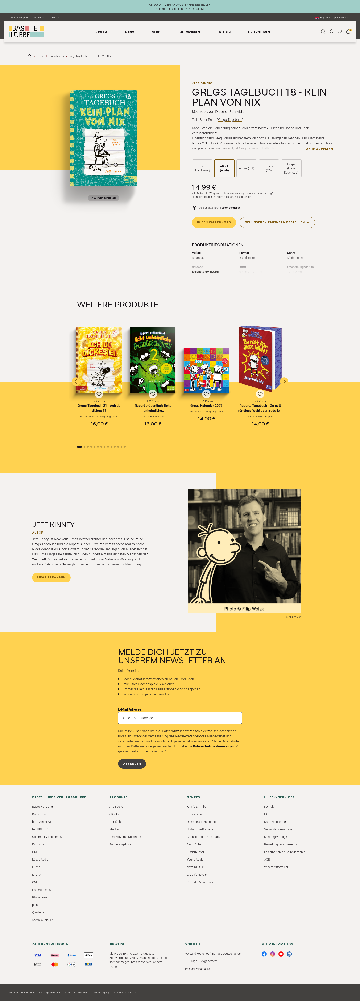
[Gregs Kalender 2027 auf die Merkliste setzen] (206, 370)
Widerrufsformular (276, 867)
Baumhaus (199, 257)
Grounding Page (102, 992)
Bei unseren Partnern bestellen (275, 222)
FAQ (266, 814)
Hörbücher (116, 821)
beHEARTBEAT (41, 821)
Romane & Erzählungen (202, 821)
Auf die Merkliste (104, 198)
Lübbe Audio (40, 859)
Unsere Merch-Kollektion (125, 837)
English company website (334, 17)
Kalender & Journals (200, 882)
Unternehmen (259, 32)
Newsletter (40, 17)
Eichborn (38, 844)
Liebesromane (196, 814)
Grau (35, 852)
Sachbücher (194, 844)
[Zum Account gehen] (331, 31)
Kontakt (56, 17)
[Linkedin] (289, 954)
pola (35, 905)
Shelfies (114, 829)
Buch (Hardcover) (202, 168)
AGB (267, 859)
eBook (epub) (224, 168)
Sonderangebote (120, 844)
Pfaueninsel (39, 897)
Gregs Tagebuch (230, 120)
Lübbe (36, 867)
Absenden (132, 763)
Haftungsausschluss (50, 992)
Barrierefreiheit (81, 992)
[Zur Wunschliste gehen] (339, 31)
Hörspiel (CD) (269, 168)
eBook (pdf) (246, 168)
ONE (35, 882)
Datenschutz (28, 992)
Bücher (40, 56)
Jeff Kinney (202, 82)
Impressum (11, 992)
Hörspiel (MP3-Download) (291, 168)
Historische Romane (200, 829)
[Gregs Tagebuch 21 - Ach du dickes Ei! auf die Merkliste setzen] (99, 360)
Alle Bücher (116, 806)
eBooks (114, 814)
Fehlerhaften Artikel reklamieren (284, 852)
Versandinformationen (279, 829)
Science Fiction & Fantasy (203, 837)
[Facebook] (264, 954)
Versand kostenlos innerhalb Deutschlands (213, 953)
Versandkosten (255, 193)
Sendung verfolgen (276, 837)
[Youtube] (281, 954)
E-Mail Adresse (129, 709)
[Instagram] (272, 954)
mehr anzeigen (319, 149)
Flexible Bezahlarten (198, 968)
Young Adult (195, 859)
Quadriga (38, 912)
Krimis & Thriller (197, 806)
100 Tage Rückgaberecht (201, 961)
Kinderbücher (56, 56)
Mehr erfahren (51, 577)
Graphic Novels (197, 874)
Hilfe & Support (19, 17)
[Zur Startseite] (29, 56)
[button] (99, 382)
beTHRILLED (40, 829)
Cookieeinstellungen (125, 992)
